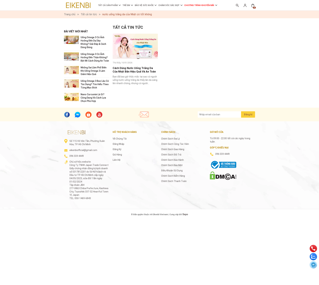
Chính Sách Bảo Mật (172, 165)
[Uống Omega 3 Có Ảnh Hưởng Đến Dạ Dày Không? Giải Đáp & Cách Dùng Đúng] (71, 39)
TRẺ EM (126, 5)
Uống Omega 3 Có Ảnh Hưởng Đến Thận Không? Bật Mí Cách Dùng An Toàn (95, 57)
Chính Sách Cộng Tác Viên (175, 144)
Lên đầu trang (308, 283)
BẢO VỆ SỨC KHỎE (144, 5)
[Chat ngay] (78, 115)
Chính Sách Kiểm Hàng (173, 176)
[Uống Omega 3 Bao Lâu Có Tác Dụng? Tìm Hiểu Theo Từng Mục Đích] (71, 83)
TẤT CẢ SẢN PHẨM (108, 5)
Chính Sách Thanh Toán (174, 181)
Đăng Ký (117, 149)
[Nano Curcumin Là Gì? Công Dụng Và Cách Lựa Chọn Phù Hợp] (71, 96)
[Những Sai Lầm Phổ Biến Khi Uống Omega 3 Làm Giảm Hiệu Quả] (71, 69)
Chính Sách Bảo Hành (172, 160)
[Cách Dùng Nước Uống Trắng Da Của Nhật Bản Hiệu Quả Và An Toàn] (135, 46)
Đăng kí (248, 114)
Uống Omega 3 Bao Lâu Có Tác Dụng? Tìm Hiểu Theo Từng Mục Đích (95, 84)
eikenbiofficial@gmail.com (83, 150)
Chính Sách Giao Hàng (172, 149)
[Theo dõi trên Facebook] (67, 115)
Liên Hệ (116, 160)
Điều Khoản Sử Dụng (172, 170)
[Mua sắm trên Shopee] (88, 114)
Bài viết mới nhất (76, 31)
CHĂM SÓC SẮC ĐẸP (168, 5)
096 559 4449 (76, 156)
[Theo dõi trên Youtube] (99, 115)
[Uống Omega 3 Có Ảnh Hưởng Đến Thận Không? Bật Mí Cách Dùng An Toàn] (71, 56)
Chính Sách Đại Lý (170, 138)
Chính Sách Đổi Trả (171, 154)
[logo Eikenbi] (76, 132)
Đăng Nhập (118, 144)
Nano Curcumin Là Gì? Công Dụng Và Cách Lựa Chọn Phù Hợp (93, 97)
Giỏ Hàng (117, 154)
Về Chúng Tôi (120, 138)
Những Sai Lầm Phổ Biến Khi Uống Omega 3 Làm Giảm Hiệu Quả (93, 70)
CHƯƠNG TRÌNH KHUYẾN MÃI (199, 5)
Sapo (185, 214)
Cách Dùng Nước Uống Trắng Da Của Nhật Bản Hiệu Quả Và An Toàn (134, 70)
